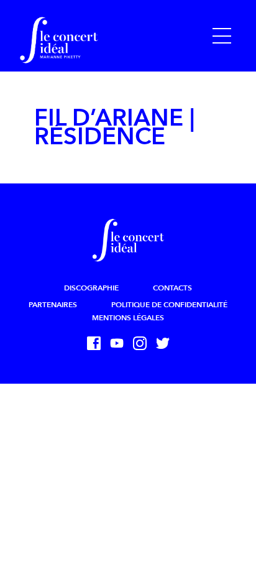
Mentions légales (128, 318)
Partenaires (53, 305)
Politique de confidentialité (169, 305)
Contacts (172, 288)
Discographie (91, 288)
